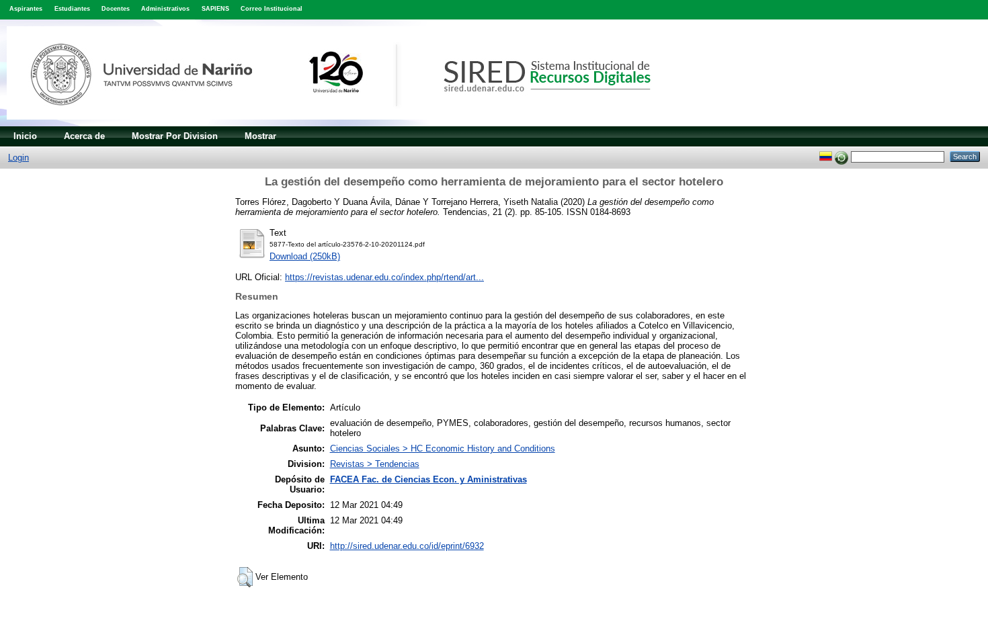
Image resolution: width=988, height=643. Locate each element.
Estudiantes (72, 8)
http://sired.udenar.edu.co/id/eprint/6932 (407, 546)
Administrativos (165, 8)
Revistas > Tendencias (374, 464)
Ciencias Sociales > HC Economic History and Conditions (442, 448)
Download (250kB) (305, 256)
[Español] (825, 156)
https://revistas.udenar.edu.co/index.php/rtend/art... (384, 277)
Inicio (25, 136)
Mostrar (260, 136)
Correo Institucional (271, 8)
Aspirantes (25, 8)
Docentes (115, 8)
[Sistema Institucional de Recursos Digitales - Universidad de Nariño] (351, 123)
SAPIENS (215, 8)
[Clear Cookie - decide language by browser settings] (841, 156)
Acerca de (84, 136)
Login (18, 158)
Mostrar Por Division (175, 136)
